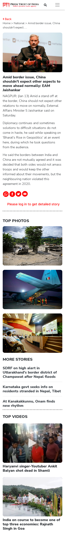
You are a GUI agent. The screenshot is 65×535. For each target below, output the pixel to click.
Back (8, 19)
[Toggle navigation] (57, 4)
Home (6, 23)
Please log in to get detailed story (33, 204)
